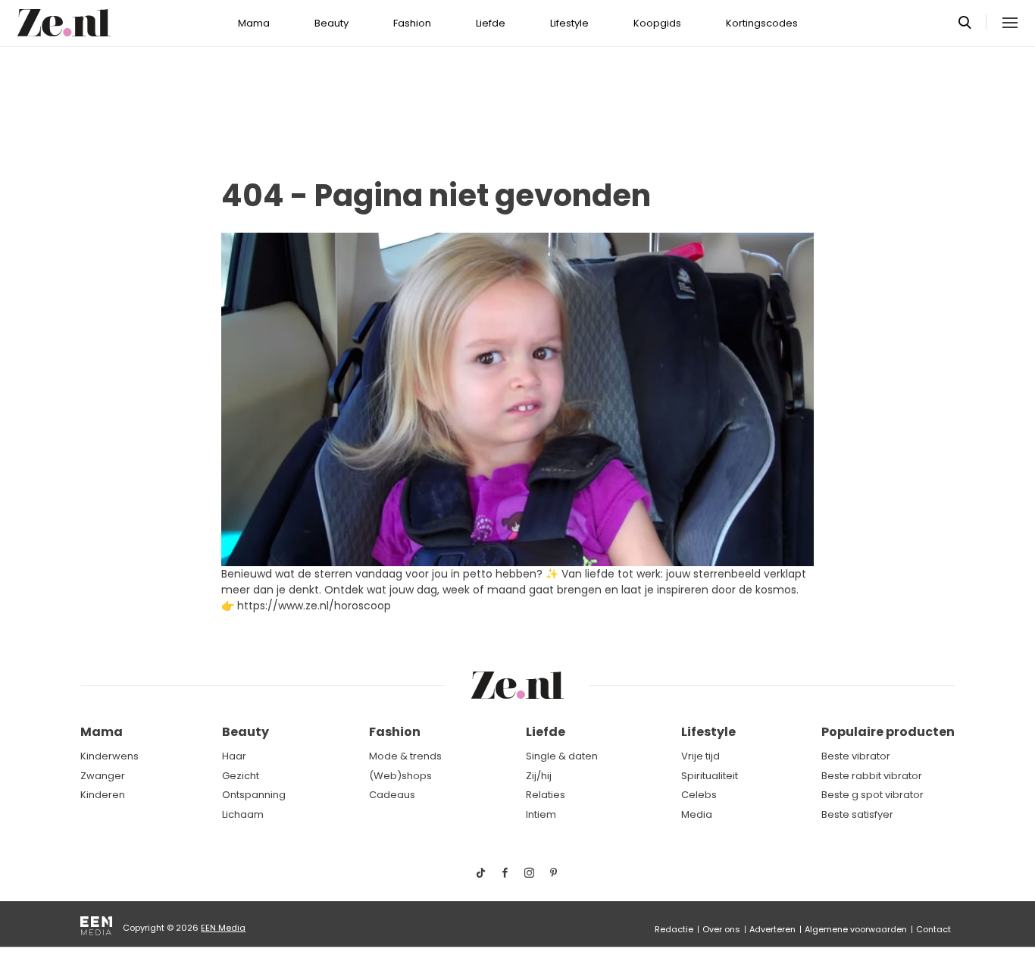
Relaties (545, 794)
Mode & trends (405, 756)
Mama (254, 23)
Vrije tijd (700, 756)
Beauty (331, 23)
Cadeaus (392, 794)
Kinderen (102, 794)
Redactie (674, 929)
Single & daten (562, 756)
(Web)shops (400, 776)
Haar (234, 756)
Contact (933, 929)
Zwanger (102, 776)
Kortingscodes (762, 23)
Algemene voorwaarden (856, 929)
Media (696, 814)
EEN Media (223, 928)
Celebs (699, 794)
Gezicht (240, 776)
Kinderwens (109, 756)
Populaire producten (888, 732)
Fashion (412, 23)
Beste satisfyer (857, 814)
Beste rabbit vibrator (871, 776)
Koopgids (657, 23)
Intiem (541, 814)
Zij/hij (539, 776)
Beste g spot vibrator (872, 794)
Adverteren (772, 929)
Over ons (721, 929)
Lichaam (243, 814)
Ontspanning (254, 794)
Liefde (490, 23)
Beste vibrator (855, 756)
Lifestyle (569, 23)
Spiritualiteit (709, 776)
